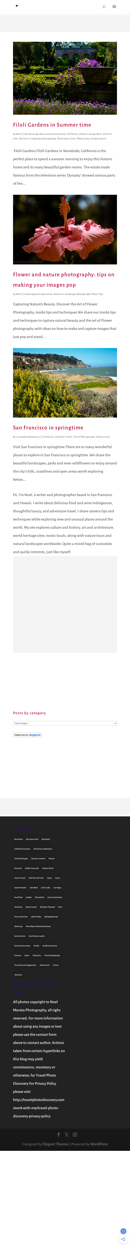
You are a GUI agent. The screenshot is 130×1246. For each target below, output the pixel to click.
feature (52, 859)
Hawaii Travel (19, 878)
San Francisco (19, 936)
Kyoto (57, 878)
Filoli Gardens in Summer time (52, 125)
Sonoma (17, 955)
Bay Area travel (32, 839)
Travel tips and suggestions (25, 965)
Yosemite (18, 975)
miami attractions (54, 897)
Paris (60, 907)
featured (17, 868)
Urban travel (103, 437)
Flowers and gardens (90, 134)
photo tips (18, 926)
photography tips (51, 917)
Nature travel (31, 907)
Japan (49, 878)
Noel (18, 134)
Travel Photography (84, 437)
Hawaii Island (47, 868)
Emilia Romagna (21, 859)
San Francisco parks (37, 936)
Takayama (36, 955)
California (72, 134)
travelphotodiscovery (28, 437)
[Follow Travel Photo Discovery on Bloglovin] (27, 736)
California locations (22, 849)
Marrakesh (39, 897)
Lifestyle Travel (63, 437)
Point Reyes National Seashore (38, 926)
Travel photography (52, 955)
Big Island (46, 839)
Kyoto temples (20, 888)
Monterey (18, 907)
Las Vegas (57, 888)
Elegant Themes (56, 1144)
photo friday (36, 917)
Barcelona (18, 839)
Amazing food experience (38, 294)
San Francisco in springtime (48, 428)
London (29, 897)
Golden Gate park (32, 868)
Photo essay (83, 138)
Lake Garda (45, 888)
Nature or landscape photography (37, 138)
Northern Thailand (47, 907)
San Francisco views (22, 946)
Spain (27, 955)
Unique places (98, 138)
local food (18, 897)
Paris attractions (21, 917)
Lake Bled (34, 888)
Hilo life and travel (36, 878)
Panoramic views (66, 138)
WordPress (99, 1144)
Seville (36, 946)
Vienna (56, 965)
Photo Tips (97, 294)
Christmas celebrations (43, 849)
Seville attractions (49, 946)
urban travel (44, 965)
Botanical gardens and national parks (45, 134)
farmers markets (38, 859)
